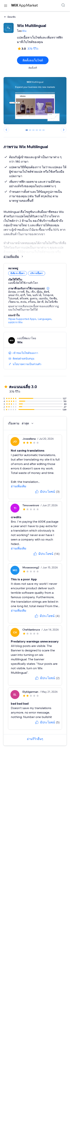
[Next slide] (63, 129)
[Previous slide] (6, 129)
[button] (48, 288)
